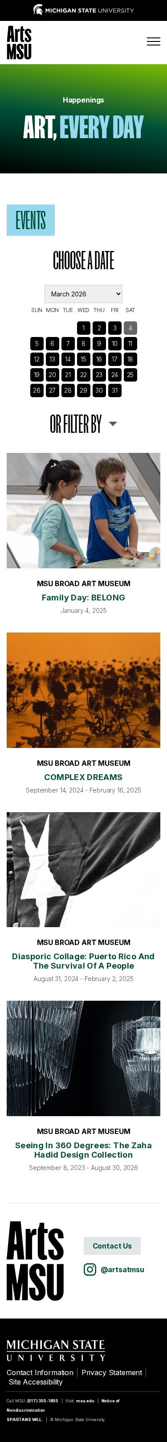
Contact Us (112, 1245)
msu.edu (85, 1400)
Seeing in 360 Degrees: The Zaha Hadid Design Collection (83, 1150)
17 (115, 359)
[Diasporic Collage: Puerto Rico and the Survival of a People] (83, 870)
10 (115, 343)
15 (83, 359)
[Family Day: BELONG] (83, 510)
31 (115, 390)
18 (130, 359)
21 (68, 374)
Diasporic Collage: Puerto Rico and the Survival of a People (83, 961)
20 (52, 374)
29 (83, 390)
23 (99, 374)
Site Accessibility (35, 1381)
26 (37, 390)
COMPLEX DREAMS (83, 777)
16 (99, 359)
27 (52, 390)
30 (99, 390)
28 (68, 390)
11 (130, 343)
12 (37, 359)
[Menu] (153, 41)
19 (37, 374)
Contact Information (40, 1372)
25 (130, 374)
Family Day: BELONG (83, 597)
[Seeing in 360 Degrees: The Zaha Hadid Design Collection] (83, 1058)
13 (52, 359)
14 (68, 359)
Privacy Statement (111, 1372)
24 (114, 374)
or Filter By (76, 424)
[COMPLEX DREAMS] (83, 690)
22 (83, 374)
